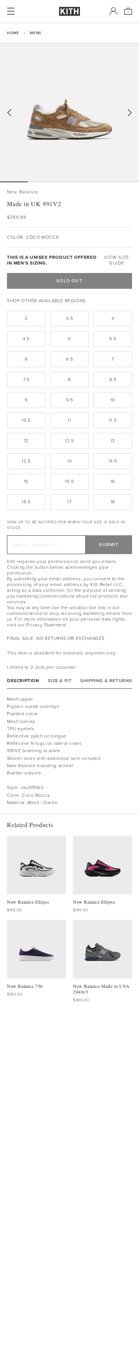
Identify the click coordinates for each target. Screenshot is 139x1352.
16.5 (26, 501)
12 (26, 440)
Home (13, 33)
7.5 (26, 379)
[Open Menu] (11, 11)
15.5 (69, 481)
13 (112, 440)
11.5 (113, 420)
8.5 (113, 379)
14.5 (112, 461)
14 (69, 461)
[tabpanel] (69, 751)
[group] (69, 112)
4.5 (26, 338)
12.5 (69, 440)
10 (112, 399)
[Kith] (69, 11)
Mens (35, 33)
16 (112, 481)
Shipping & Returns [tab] (106, 681)
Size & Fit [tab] (59, 681)
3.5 (69, 318)
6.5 (69, 359)
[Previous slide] (9, 112)
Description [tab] (23, 681)
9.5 (69, 399)
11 (69, 420)
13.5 (26, 461)
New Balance (22, 192)
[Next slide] (129, 112)
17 (69, 501)
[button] (42, 181)
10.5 (26, 420)
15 (26, 481)
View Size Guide (116, 260)
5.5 (113, 338)
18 (112, 501)
